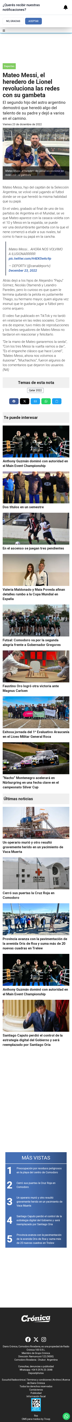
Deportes (9, 66)
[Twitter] (36, 1339)
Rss (36, 1415)
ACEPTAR (33, 21)
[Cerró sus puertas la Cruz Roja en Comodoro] (36, 873)
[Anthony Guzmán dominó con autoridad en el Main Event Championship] (36, 441)
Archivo (57, 1379)
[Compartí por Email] (35, 401)
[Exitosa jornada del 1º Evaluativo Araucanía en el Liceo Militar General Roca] (36, 712)
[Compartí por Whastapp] (46, 401)
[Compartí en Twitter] (24, 401)
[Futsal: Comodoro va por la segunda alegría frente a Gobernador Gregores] (36, 620)
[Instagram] (44, 1339)
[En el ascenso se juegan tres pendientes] (36, 529)
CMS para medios (31, 1419)
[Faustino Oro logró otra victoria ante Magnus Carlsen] (36, 666)
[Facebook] (28, 1339)
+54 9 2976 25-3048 (41, 1369)
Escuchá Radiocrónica (13, 1379)
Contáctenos (36, 1389)
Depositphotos (36, 1373)
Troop (47, 1419)
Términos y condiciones (39, 1379)
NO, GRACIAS (13, 21)
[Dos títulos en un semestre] (36, 487)
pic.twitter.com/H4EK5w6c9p (30, 259)
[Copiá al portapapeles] (56, 401)
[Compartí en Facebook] (14, 401)
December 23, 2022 (23, 270)
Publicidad (36, 1393)
